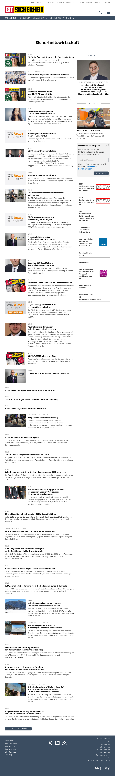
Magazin (70, 2)
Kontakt (105, 744)
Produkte (60, 2)
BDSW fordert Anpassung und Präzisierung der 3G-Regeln (41, 218)
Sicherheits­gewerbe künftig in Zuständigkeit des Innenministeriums (45, 626)
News (33, 2)
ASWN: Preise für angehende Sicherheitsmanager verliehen (41, 112)
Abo (108, 741)
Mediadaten (103, 750)
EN (109, 2)
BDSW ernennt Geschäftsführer (42, 151)
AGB (108, 758)
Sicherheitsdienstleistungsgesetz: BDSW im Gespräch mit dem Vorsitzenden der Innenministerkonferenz (46, 491)
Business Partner (83, 2)
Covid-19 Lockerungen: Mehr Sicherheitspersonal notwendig (32, 399)
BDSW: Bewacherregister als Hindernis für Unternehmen (30, 390)
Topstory (32, 415)
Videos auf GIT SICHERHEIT (88, 130)
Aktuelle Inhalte (45, 2)
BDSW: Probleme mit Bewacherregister (22, 437)
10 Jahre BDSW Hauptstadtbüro (42, 175)
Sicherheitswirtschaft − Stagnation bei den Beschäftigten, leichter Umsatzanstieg (24, 648)
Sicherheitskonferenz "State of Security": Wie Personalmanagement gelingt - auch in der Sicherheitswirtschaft (46, 689)
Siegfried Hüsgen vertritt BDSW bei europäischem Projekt (41, 306)
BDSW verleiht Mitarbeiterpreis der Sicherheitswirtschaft (30, 568)
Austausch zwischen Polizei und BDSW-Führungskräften (40, 93)
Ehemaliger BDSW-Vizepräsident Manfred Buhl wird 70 (42, 134)
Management (11, 18)
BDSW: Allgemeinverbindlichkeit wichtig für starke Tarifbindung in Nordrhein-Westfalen (24, 550)
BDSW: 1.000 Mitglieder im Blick (42, 356)
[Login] (104, 12)
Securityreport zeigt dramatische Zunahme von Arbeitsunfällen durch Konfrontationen (24, 668)
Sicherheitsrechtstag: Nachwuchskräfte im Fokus (27, 455)
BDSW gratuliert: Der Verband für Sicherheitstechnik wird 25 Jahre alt (36, 586)
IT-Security (57, 18)
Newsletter (103, 739)
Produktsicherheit (99, 760)
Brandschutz (40, 18)
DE (106, 2)
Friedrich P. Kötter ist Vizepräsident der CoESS (48, 373)
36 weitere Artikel (18, 729)
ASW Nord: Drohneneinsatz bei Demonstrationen (50, 282)
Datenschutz (103, 755)
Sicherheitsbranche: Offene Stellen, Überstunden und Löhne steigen (35, 472)
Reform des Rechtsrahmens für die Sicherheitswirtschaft (30, 531)
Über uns (105, 747)
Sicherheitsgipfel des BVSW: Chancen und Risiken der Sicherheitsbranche (44, 604)
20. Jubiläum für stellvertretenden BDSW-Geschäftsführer (30, 514)
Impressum (104, 752)
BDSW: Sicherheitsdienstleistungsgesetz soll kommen (46, 193)
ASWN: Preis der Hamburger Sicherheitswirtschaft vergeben (42, 328)
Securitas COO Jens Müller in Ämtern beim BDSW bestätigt (41, 264)
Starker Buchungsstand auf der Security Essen (48, 74)
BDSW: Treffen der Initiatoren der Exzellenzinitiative (51, 57)
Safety (70, 18)
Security (25, 18)
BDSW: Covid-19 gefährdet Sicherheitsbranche (25, 408)
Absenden (101, 173)
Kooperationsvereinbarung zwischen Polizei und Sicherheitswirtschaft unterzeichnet (24, 712)
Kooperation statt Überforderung (43, 417)
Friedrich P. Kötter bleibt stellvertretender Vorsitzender (41, 238)
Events (97, 2)
